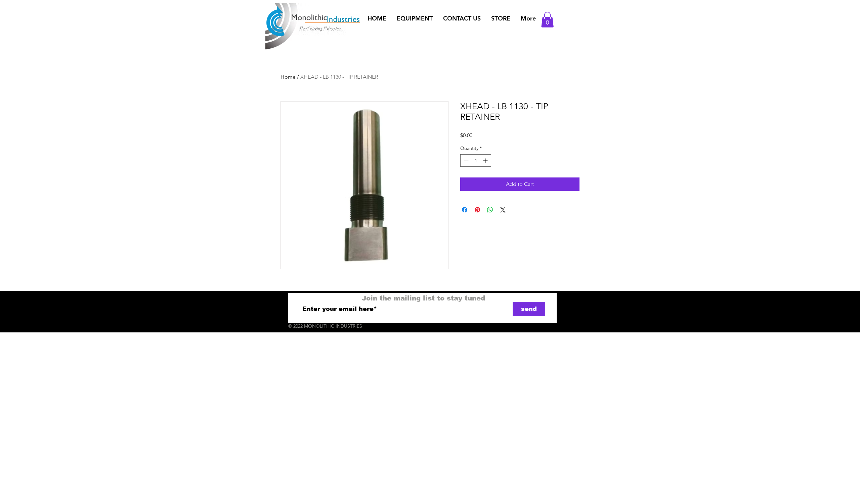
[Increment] (486, 160)
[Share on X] (503, 210)
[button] (414, 18)
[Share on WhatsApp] (490, 210)
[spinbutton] (476, 160)
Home (288, 77)
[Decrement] (465, 160)
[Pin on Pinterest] (477, 210)
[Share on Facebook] (465, 210)
